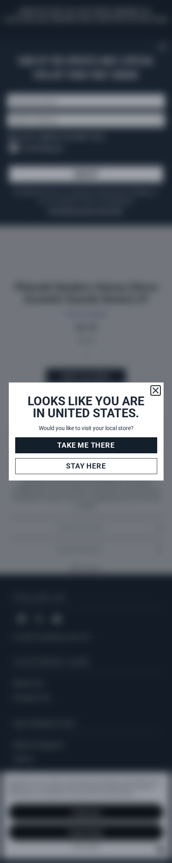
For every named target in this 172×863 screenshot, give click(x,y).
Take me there (85, 445)
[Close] (155, 390)
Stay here (86, 466)
